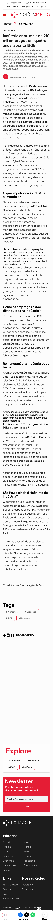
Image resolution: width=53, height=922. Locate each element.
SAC (5, 893)
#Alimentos (14, 760)
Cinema (28, 855)
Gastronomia (30, 865)
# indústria (24, 618)
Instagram (27, 884)
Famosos (8, 855)
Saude (6, 869)
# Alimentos (12, 611)
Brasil (26, 851)
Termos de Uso (11, 898)
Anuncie (7, 889)
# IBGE (9, 618)
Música (27, 842)
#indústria (27, 767)
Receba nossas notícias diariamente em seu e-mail (21, 788)
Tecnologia (29, 860)
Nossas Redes (33, 878)
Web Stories (9, 865)
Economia (8, 860)
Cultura (7, 851)
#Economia (33, 760)
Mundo (27, 846)
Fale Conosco (10, 884)
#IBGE (11, 767)
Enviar (26, 806)
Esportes (7, 842)
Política (7, 846)
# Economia (30, 611)
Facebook (27, 889)
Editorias (10, 836)
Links (7, 878)
